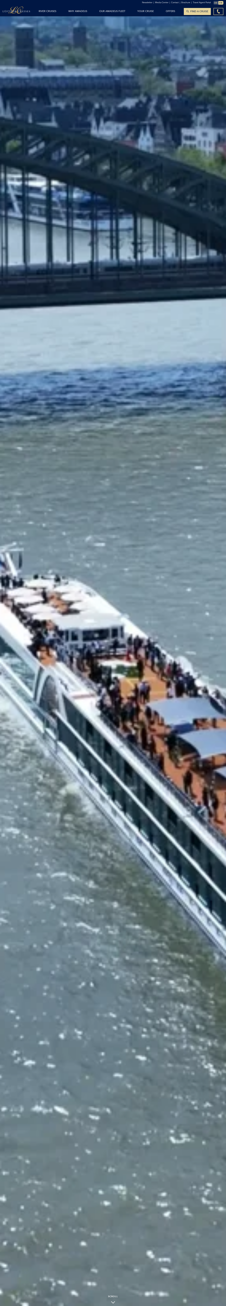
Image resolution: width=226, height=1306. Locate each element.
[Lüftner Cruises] (16, 11)
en (220, 2)
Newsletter (148, 2)
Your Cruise (145, 11)
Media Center (162, 2)
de (216, 2)
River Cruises (47, 11)
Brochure (186, 2)
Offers (170, 11)
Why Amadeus (77, 11)
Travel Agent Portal (202, 2)
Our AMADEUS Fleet (112, 11)
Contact (175, 2)
